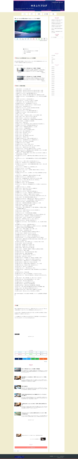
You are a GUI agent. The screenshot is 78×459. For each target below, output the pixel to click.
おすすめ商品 (53, 55)
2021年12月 (53, 76)
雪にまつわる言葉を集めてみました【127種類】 (31, 50)
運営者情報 (51, 456)
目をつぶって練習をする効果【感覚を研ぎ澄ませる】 (57, 29)
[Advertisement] (31, 44)
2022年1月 (53, 74)
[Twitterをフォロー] (27, 359)
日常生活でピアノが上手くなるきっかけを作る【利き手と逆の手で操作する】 (57, 23)
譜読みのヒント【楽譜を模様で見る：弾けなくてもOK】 (57, 32)
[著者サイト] (19, 359)
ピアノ (52, 57)
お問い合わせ (62, 456)
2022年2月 (53, 72)
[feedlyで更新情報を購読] (35, 359)
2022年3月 (53, 70)
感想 (25, 53)
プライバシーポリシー (56, 456)
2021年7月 (53, 83)
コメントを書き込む (31, 447)
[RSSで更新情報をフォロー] (43, 359)
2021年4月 (53, 89)
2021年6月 (53, 85)
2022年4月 (53, 68)
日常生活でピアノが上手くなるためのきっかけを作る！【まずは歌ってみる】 (57, 26)
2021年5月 (53, 87)
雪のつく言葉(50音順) (27, 52)
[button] (62, 37)
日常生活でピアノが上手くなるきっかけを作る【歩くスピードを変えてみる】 (57, 20)
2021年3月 (53, 91)
